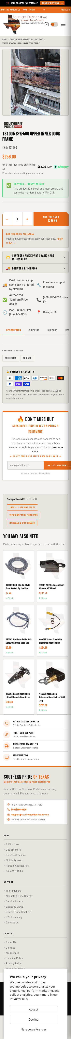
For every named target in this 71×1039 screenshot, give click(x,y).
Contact (10, 947)
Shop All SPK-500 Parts (22, 507)
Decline (33, 1019)
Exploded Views (14, 906)
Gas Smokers (13, 849)
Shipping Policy (14, 958)
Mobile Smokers (15, 860)
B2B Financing (14, 917)
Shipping (34, 330)
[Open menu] (64, 24)
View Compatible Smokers (23, 515)
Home (4, 39)
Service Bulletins (15, 901)
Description (13, 330)
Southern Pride (26, 777)
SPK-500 (27, 358)
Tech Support (13, 890)
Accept (33, 1009)
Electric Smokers (15, 855)
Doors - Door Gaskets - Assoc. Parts (27, 39)
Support (53, 330)
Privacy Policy (13, 963)
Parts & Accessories (17, 865)
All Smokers (12, 844)
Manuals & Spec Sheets (22, 522)
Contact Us (12, 922)
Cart (47, 24)
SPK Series (10, 358)
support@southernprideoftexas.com (30, 814)
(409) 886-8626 (18, 809)
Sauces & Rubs (14, 870)
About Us (11, 942)
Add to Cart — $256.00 (51, 218)
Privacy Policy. (19, 998)
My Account (12, 953)
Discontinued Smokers (18, 912)
